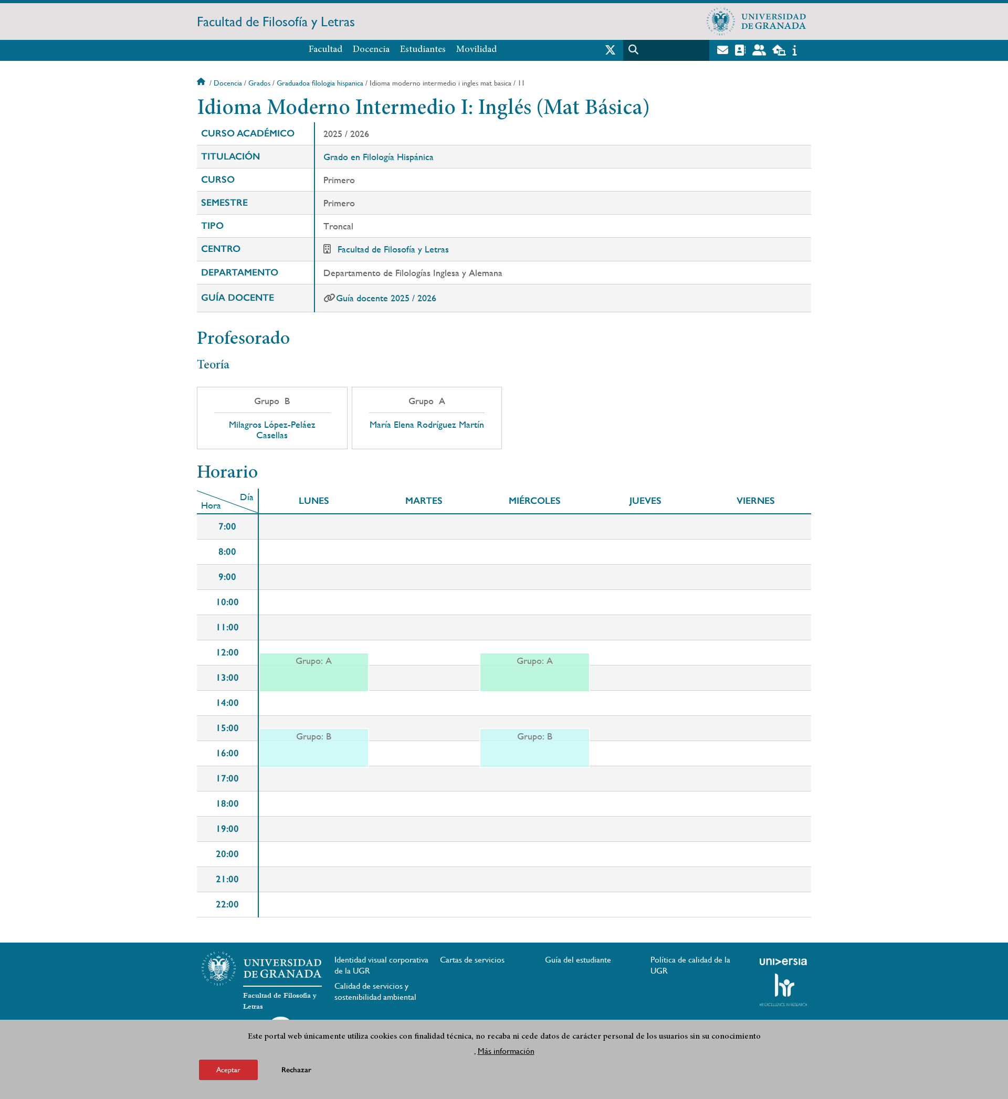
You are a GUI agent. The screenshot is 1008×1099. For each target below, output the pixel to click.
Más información (506, 1051)
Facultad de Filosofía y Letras (276, 21)
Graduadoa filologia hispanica (320, 83)
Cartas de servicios (472, 960)
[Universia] (783, 961)
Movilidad (476, 50)
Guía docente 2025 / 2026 (386, 297)
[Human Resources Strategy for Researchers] (783, 990)
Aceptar (228, 1069)
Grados (259, 83)
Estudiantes (423, 50)
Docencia (371, 50)
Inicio (202, 83)
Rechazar (296, 1069)
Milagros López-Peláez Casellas (272, 429)
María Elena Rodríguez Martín (427, 424)
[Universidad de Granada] (756, 21)
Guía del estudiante (578, 960)
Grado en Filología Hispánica (378, 156)
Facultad (325, 50)
